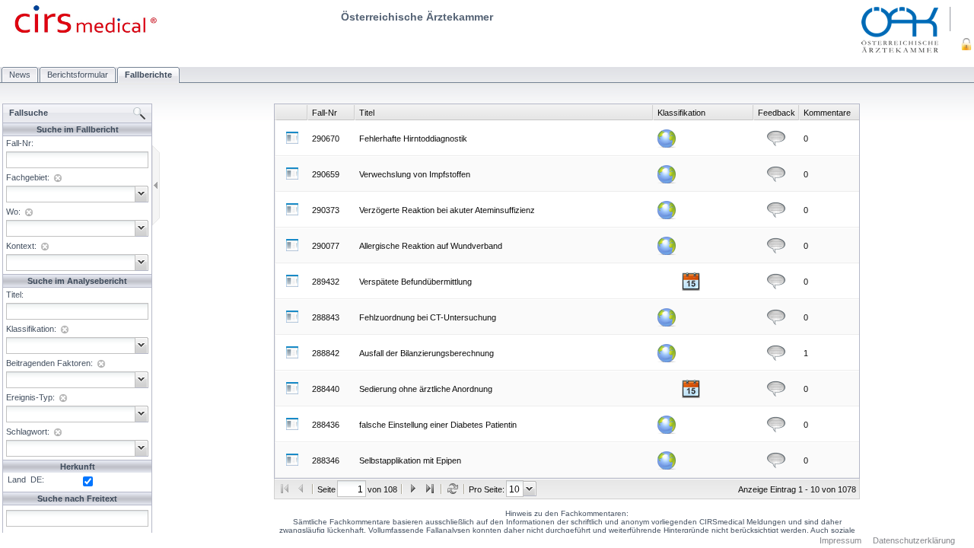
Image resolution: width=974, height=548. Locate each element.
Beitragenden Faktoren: (49, 363)
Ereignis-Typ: (30, 397)
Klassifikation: (31, 328)
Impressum (840, 540)
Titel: (15, 294)
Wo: (13, 211)
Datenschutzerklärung (914, 540)
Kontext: (21, 245)
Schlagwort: (27, 431)
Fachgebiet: (27, 177)
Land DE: (23, 479)
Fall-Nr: (19, 143)
